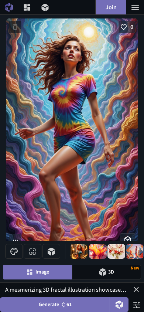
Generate (55, 304)
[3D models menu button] (45, 7)
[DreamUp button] (119, 304)
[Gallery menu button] (27, 7)
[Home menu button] (9, 7)
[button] (136, 289)
